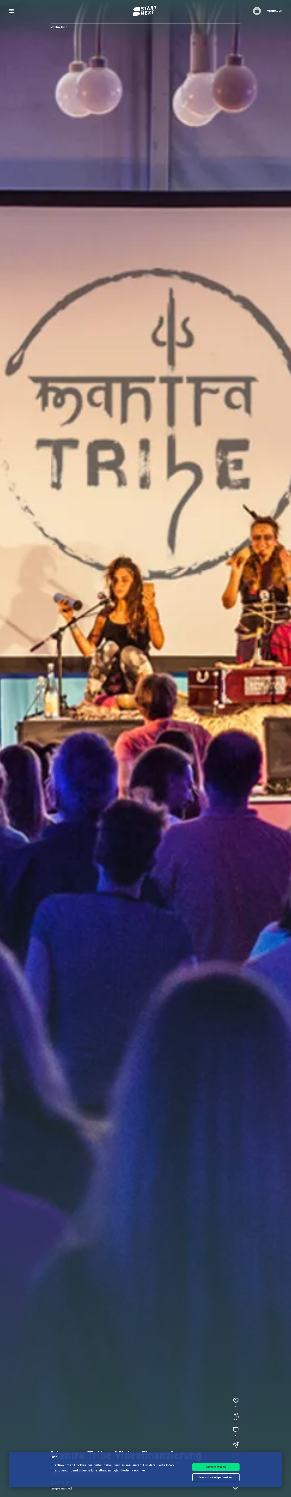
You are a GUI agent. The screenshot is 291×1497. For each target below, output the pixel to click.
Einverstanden (216, 1467)
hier (143, 1470)
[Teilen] (236, 1444)
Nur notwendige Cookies (216, 1477)
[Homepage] (145, 11)
